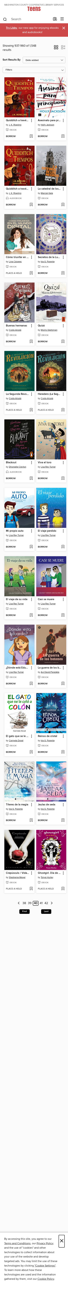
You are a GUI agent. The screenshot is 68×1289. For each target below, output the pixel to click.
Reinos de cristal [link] (47, 736)
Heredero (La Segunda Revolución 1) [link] (50, 394)
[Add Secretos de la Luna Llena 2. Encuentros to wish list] (63, 273)
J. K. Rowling (15, 124)
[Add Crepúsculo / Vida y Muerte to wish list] (31, 889)
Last (46, 911)
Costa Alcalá (15, 330)
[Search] (5, 19)
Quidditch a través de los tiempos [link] (18, 120)
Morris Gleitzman (49, 330)
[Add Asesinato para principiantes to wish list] (63, 136)
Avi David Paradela (50, 672)
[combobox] (27, 19)
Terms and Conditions (17, 1243)
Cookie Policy (45, 1279)
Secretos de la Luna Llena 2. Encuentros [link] (50, 257)
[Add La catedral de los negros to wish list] (63, 205)
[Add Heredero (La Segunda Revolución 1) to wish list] (63, 410)
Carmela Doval (16, 740)
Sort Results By (12, 59)
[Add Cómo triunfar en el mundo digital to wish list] (31, 273)
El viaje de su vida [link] (16, 599)
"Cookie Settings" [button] (45, 1265)
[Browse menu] (62, 19)
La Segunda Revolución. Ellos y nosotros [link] (18, 394)
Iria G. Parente (48, 261)
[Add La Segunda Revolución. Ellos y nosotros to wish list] (31, 410)
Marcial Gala (47, 193)
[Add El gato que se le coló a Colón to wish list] (31, 752)
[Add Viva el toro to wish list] (63, 478)
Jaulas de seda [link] (46, 804)
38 (24, 903)
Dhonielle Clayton (17, 467)
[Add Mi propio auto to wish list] (31, 547)
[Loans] (55, 19)
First (24, 911)
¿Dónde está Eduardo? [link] (18, 667)
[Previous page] (19, 903)
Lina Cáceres (15, 261)
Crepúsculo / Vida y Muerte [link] (18, 873)
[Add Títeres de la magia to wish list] (31, 820)
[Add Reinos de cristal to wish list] (63, 752)
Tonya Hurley (47, 877)
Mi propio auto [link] (15, 531)
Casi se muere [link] (46, 599)
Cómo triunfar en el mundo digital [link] (18, 257)
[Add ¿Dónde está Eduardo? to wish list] (31, 684)
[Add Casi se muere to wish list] (63, 615)
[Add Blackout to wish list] (31, 478)
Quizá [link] (41, 325)
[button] (56, 48)
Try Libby (11, 28)
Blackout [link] (11, 462)
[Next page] (52, 903)
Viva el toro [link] (44, 462)
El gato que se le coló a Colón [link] (18, 736)
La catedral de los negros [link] (50, 188)
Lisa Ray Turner (48, 467)
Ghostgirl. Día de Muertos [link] (50, 873)
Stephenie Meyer (17, 877)
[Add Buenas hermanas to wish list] (31, 341)
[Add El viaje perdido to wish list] (63, 547)
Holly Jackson (47, 124)
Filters (9, 69)
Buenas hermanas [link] (16, 325)
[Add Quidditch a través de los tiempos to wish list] (31, 136)
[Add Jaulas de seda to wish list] (63, 820)
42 (46, 903)
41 (41, 903)
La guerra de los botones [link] (50, 667)
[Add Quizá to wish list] (63, 341)
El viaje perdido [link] (47, 531)
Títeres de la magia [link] (17, 804)
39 (30, 903)
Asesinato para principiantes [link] (50, 120)
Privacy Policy (45, 1243)
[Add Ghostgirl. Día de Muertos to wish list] (63, 889)
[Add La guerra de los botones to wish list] (63, 684)
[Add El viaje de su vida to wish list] (31, 615)
